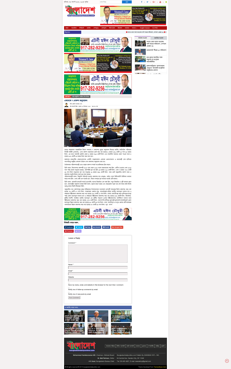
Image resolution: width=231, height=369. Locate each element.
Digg (88, 227)
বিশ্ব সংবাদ (112, 28)
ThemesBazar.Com (160, 367)
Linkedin (97, 227)
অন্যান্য (134, 28)
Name (70, 265)
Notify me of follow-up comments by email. (83, 289)
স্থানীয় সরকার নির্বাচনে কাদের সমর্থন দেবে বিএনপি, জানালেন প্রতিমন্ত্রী (121, 331)
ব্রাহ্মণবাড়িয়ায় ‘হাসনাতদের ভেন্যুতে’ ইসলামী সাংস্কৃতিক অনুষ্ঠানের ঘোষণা (74, 331)
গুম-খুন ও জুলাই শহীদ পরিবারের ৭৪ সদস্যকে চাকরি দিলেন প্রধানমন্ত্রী (96, 331)
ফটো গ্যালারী (130, 346)
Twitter (79, 227)
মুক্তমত (144, 346)
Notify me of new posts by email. (79, 294)
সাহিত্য (157, 346)
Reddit (107, 227)
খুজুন (127, 2)
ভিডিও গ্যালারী (121, 346)
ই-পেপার (155, 28)
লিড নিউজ (86, 96)
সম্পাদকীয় (151, 346)
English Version (145, 28)
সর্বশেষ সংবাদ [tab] (142, 38)
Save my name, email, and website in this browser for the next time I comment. (96, 285)
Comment (72, 243)
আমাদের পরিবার (110, 346)
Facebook (69, 227)
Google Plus (118, 227)
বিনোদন (120, 28)
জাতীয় (89, 28)
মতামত (127, 28)
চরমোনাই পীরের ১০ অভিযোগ (165, 32)
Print (78, 231)
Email (70, 271)
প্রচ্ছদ (67, 28)
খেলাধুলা (103, 28)
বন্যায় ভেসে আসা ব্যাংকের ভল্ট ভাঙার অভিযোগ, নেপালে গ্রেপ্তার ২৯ (137, 32)
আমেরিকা (74, 28)
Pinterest (69, 231)
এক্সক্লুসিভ (76, 96)
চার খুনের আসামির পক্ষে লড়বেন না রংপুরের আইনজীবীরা (120, 318)
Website (71, 277)
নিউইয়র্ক (81, 28)
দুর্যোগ (163, 346)
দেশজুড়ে (95, 28)
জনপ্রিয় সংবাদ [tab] (158, 38)
